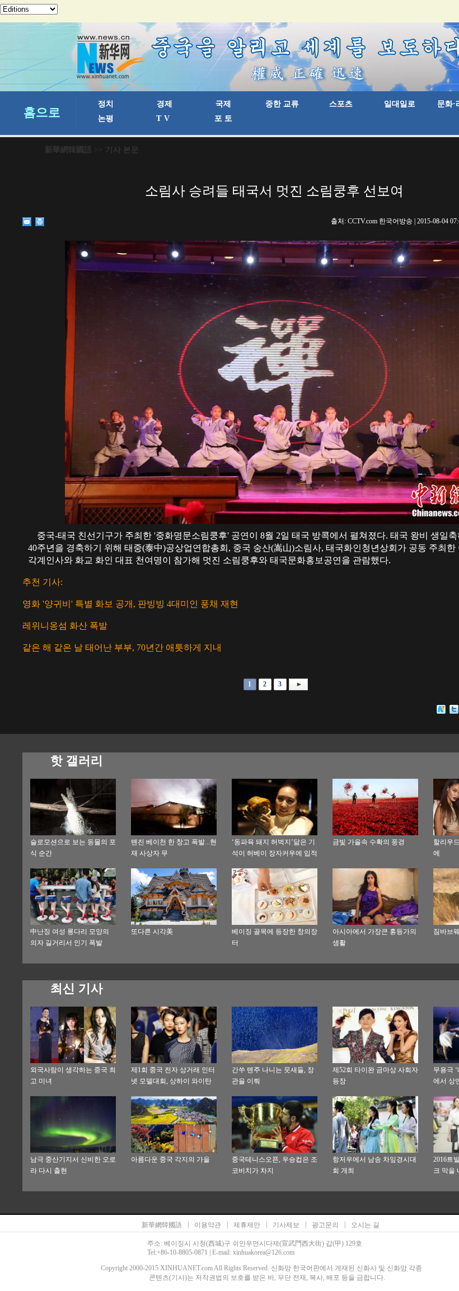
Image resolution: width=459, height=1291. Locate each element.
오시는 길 (365, 1225)
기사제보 (286, 1225)
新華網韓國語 (68, 150)
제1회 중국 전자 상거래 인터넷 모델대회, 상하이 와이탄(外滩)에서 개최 (173, 1081)
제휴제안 (246, 1225)
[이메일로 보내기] (27, 221)
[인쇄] (40, 221)
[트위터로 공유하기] (454, 709)
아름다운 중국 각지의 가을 (170, 1159)
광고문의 (325, 1225)
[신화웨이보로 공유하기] (441, 709)
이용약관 (207, 1225)
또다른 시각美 (152, 931)
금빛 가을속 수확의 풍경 (368, 842)
